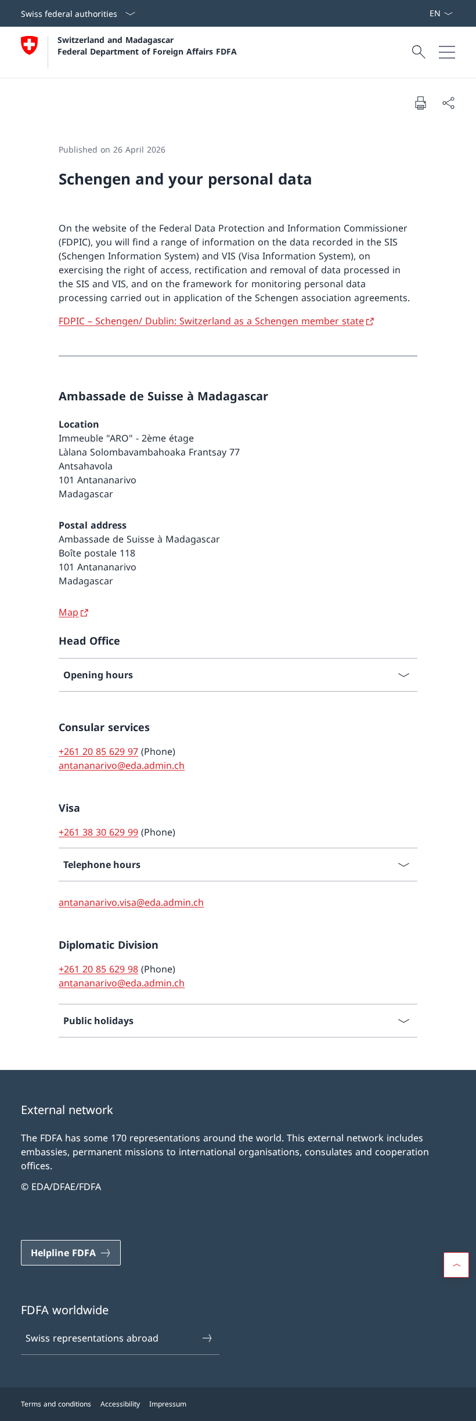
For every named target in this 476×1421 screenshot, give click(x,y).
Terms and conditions (56, 1404)
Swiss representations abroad (92, 1338)
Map (68, 612)
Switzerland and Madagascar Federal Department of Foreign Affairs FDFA (147, 45)
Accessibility (120, 1404)
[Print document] (420, 102)
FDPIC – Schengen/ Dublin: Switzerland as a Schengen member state (211, 320)
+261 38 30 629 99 (98, 832)
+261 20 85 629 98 (98, 969)
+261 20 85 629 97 (98, 751)
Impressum (167, 1404)
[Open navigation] (447, 52)
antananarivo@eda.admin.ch (122, 765)
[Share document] (448, 102)
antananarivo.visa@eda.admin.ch (131, 902)
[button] (456, 1265)
